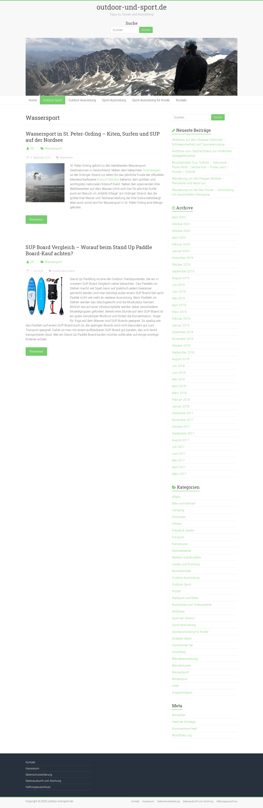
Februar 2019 (181, 318)
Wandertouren (181, 665)
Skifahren (178, 611)
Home (33, 100)
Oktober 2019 (181, 264)
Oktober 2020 (181, 231)
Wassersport (53, 148)
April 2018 (179, 386)
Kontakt (181, 100)
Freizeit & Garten (183, 530)
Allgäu (176, 496)
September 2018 (183, 352)
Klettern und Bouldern (186, 557)
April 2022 (179, 217)
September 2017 (183, 433)
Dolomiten (179, 517)
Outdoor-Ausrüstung (82, 100)
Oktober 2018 (181, 345)
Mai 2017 (178, 460)
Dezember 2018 (182, 332)
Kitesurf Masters (108, 179)
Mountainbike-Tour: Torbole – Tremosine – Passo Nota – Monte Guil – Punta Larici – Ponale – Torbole (200, 167)
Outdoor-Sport (52, 100)
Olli (32, 148)
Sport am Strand (183, 618)
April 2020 (179, 237)
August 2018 (180, 359)
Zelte (175, 686)
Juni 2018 (179, 372)
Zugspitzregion (182, 692)
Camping (178, 510)
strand (71, 270)
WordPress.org (182, 735)
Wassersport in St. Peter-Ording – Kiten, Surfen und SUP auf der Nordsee (93, 136)
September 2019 (183, 271)
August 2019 (180, 278)
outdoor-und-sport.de (132, 7)
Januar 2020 (180, 251)
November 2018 (182, 339)
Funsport (178, 537)
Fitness (177, 523)
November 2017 (182, 420)
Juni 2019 (179, 291)
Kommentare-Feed (184, 728)
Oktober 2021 (181, 224)
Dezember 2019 (182, 258)
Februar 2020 (181, 244)
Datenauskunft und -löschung (43, 781)
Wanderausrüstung (185, 659)
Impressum (32, 768)
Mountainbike (181, 571)
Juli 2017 (178, 447)
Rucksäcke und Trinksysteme (191, 605)
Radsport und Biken (185, 598)
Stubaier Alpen (182, 638)
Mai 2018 (178, 379)
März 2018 (179, 393)
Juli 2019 (178, 285)
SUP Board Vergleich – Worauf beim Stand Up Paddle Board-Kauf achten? (89, 250)
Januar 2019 (180, 325)
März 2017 (179, 474)
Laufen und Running (185, 564)
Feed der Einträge (183, 722)
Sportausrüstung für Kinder (190, 632)
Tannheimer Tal (182, 645)
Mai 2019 (178, 298)
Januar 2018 (180, 406)
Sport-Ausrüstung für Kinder (151, 100)
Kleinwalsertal (181, 551)
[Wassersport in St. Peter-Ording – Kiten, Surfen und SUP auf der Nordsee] (45, 165)
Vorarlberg (179, 652)
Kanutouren (180, 544)
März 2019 (179, 312)
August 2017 (180, 440)
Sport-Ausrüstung (114, 100)
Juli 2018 (178, 366)
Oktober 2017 (181, 426)
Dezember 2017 (182, 413)
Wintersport (180, 679)
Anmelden (179, 715)
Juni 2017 (179, 453)
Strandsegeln (152, 170)
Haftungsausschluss (38, 787)
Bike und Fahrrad (183, 503)
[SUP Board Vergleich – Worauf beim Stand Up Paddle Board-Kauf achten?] (45, 278)
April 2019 (179, 305)
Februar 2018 (181, 399)
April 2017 (179, 467)
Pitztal (176, 591)
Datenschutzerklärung (39, 774)
